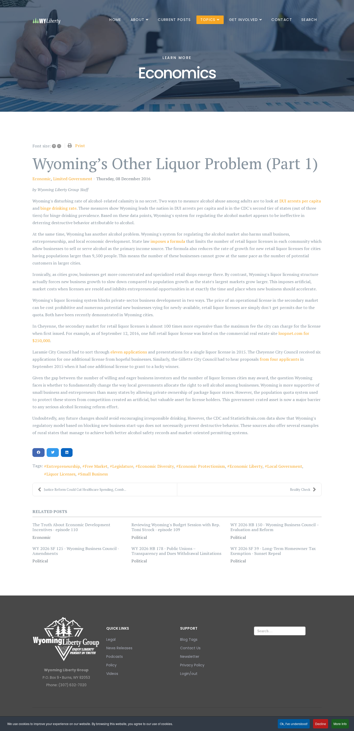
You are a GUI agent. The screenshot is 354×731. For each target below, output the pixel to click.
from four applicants (279, 359)
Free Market (96, 466)
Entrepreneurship (63, 466)
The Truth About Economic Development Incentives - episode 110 (71, 527)
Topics (208, 19)
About (138, 19)
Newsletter (189, 656)
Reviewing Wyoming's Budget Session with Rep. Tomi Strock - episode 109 (175, 527)
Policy (111, 665)
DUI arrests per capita (300, 201)
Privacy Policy (192, 665)
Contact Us (190, 648)
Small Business (94, 474)
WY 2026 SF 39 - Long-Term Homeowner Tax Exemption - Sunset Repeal (273, 551)
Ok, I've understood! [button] (294, 723)
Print (80, 145)
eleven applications (128, 352)
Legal (111, 639)
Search (309, 19)
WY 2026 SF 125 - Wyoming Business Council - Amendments (75, 551)
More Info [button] (340, 723)
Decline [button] (320, 723)
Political (139, 537)
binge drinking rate (58, 208)
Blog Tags (188, 639)
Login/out (188, 673)
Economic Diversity (156, 466)
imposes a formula (168, 241)
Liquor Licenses (60, 474)
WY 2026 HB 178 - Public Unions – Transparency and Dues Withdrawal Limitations (176, 551)
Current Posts (174, 19)
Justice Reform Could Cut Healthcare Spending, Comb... (85, 489)
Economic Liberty (246, 466)
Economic (41, 179)
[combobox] (280, 631)
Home (115, 19)
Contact (281, 19)
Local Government (284, 466)
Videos (112, 673)
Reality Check (300, 489)
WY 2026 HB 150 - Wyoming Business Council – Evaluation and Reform (274, 527)
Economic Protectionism (202, 466)
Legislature (122, 466)
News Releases (119, 648)
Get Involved (243, 19)
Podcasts (114, 656)
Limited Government (72, 179)
